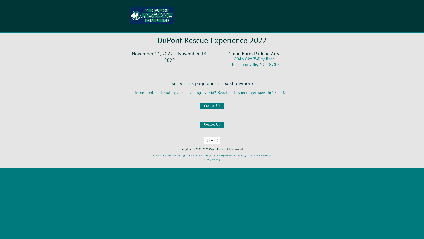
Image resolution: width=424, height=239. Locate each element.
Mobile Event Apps (198, 156)
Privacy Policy (210, 160)
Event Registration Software (228, 156)
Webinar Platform (259, 156)
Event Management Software (167, 156)
